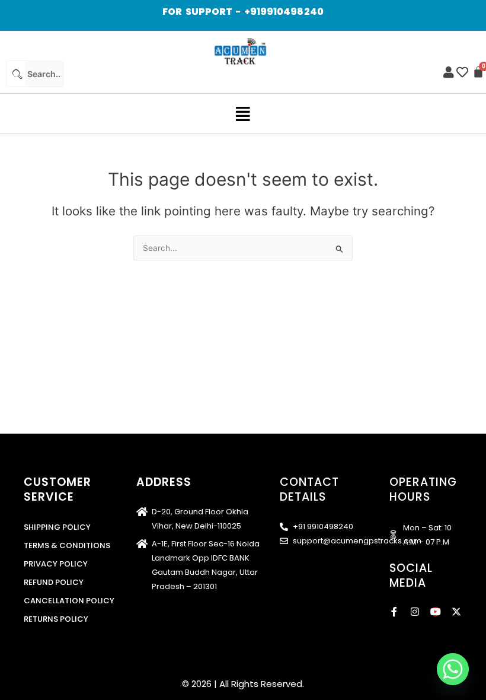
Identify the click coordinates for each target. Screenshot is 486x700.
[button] (243, 114)
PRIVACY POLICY (56, 563)
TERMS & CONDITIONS (67, 545)
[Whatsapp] (453, 669)
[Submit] (16, 73)
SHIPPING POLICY (57, 527)
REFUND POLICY (54, 582)
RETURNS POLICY (56, 619)
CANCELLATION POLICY (69, 600)
